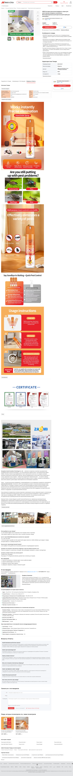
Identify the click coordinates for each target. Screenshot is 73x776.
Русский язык (46, 766)
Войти (71, 3)
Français (24, 766)
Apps (62, 5)
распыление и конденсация (26, 757)
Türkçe (70, 766)
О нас (1, 763)
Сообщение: (5, 698)
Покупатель (50, 5)
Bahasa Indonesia (39, 767)
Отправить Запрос (49, 27)
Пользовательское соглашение (14, 763)
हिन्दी (62, 766)
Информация (63, 763)
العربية (54, 766)
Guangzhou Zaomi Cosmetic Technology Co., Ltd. (53, 18)
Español (28, 766)
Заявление (5, 763)
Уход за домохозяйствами (6, 742)
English (8, 766)
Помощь (57, 5)
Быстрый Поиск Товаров (48, 763)
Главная (2, 8)
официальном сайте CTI (32, 571)
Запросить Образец (65, 29)
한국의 (51, 766)
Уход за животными (57, 742)
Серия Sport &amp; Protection (6, 744)
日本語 (20, 766)
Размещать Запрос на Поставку (32, 708)
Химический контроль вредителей (34, 8)
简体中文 (12, 766)
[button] (52, 2)
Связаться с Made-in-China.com (37, 763)
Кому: (6, 695)
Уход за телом (21, 744)
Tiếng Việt (33, 767)
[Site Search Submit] (55, 2)
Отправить (11, 708)
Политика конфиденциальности (25, 763)
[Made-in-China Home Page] (7, 2)
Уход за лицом (39, 742)
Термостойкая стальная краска (8, 754)
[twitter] (37, 764)
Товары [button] (19, 2)
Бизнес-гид (68, 763)
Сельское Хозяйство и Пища (10, 8)
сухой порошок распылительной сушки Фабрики (54, 754)
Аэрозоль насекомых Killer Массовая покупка (42, 757)
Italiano (41, 766)
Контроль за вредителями (22, 8)
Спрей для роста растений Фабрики (22, 754)
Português (36, 766)
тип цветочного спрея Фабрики (37, 754)
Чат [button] (65, 27)
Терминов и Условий (41, 772)
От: (6, 692)
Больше (2, 759)
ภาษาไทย (66, 766)
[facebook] (72, 763)
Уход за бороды (39, 744)
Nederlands (58, 766)
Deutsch (32, 766)
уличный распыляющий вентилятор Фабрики (10, 757)
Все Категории (5, 5)
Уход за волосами (22, 742)
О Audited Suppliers (56, 763)
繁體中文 (16, 766)
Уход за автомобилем (58, 744)
